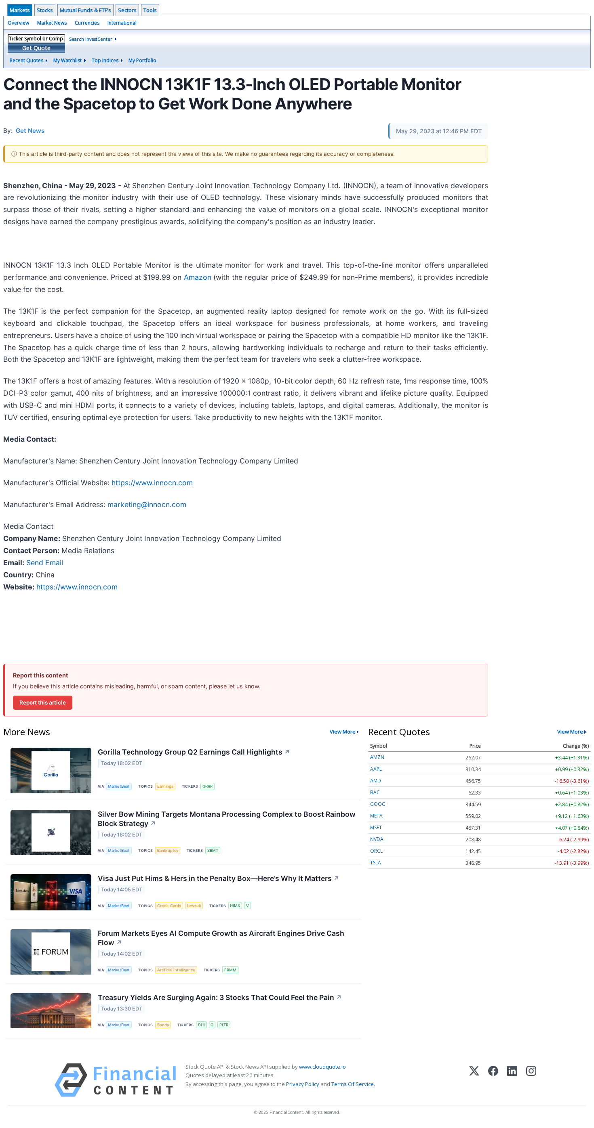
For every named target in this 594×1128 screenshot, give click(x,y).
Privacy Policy (302, 1084)
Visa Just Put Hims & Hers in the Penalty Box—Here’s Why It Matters (218, 878)
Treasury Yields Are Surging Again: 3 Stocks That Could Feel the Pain (220, 997)
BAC (375, 792)
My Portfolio (142, 60)
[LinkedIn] (512, 1080)
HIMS (235, 906)
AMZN (377, 757)
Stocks (45, 10)
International (122, 22)
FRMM (230, 970)
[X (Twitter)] (474, 1080)
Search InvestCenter (90, 39)
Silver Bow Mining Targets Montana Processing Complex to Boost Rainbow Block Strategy (227, 819)
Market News (52, 22)
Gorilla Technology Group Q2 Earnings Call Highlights (194, 752)
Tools (150, 10)
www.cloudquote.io (322, 1066)
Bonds (163, 1025)
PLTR (223, 1025)
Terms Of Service (352, 1084)
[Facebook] (493, 1080)
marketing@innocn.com (146, 504)
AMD (375, 780)
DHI (201, 1025)
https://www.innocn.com (152, 482)
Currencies (87, 22)
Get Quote (36, 48)
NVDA (376, 839)
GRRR (207, 786)
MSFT (376, 827)
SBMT (212, 850)
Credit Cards (169, 906)
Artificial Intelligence (176, 970)
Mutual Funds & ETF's (85, 10)
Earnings (165, 786)
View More (343, 731)
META (376, 815)
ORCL (376, 850)
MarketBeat (119, 786)
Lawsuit (194, 906)
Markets (20, 10)
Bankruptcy (167, 850)
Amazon (197, 277)
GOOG (377, 804)
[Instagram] (531, 1080)
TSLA (375, 862)
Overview (18, 22)
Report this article (42, 702)
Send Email (44, 562)
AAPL (376, 768)
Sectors (127, 10)
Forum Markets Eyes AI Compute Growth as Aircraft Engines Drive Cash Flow (221, 938)
